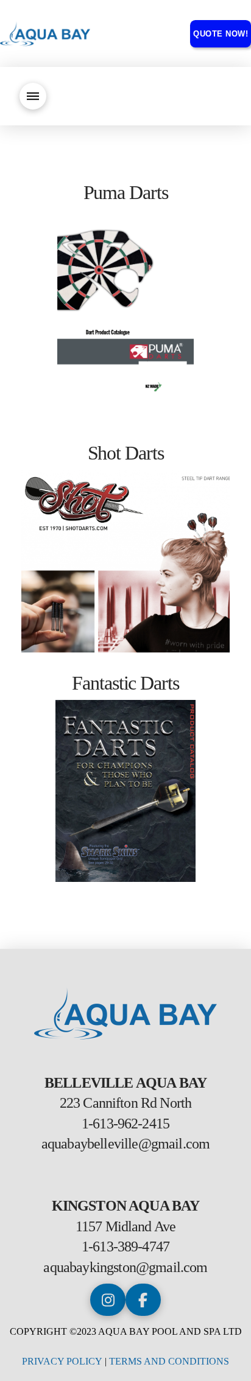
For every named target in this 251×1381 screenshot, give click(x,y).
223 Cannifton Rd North (126, 1103)
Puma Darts (125, 192)
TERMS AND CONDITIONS (169, 1361)
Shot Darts (126, 453)
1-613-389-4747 (125, 1246)
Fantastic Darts (125, 683)
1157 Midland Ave (126, 1226)
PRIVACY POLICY (62, 1361)
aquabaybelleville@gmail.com (125, 1144)
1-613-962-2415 (125, 1123)
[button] (32, 96)
